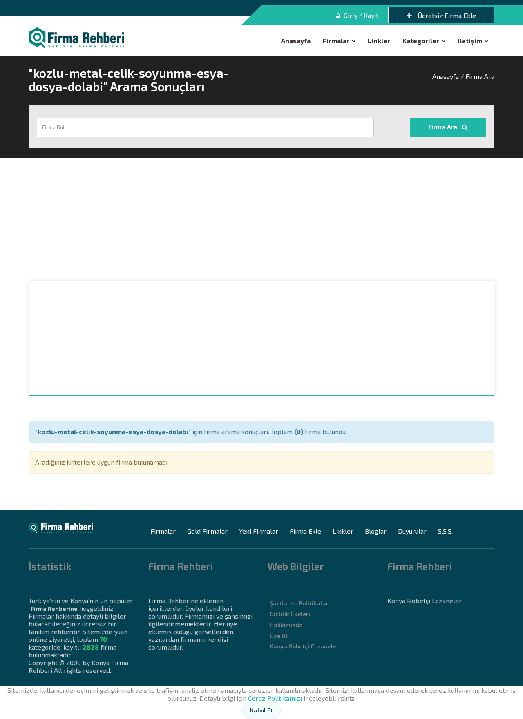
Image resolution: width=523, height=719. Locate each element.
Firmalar (336, 41)
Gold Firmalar (207, 531)
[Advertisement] (261, 219)
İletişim (470, 41)
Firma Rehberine (54, 608)
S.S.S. (445, 531)
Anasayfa (296, 41)
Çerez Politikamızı (275, 698)
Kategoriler (420, 41)
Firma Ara (444, 127)
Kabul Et (261, 710)
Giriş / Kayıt (360, 15)
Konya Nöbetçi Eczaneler (304, 646)
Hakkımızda (286, 624)
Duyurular (412, 531)
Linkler (379, 41)
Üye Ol (279, 635)
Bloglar (376, 531)
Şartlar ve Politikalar (299, 603)
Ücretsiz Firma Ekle (446, 15)
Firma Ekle (305, 531)
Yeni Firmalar (258, 531)
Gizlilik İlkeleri (290, 613)
